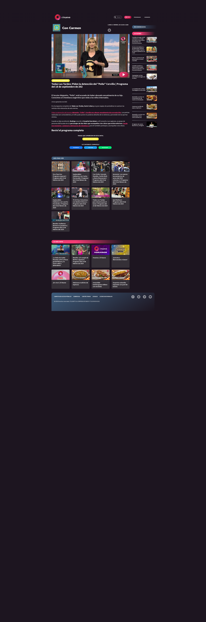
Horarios (147, 17)
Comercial (76, 296)
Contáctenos (86, 296)
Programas (137, 17)
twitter (90, 147)
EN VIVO (128, 17)
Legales (95, 296)
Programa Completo (60, 80)
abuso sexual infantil (90, 139)
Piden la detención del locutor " (86, 112)
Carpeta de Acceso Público (62, 296)
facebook (76, 147)
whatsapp (105, 147)
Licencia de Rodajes (106, 296)
